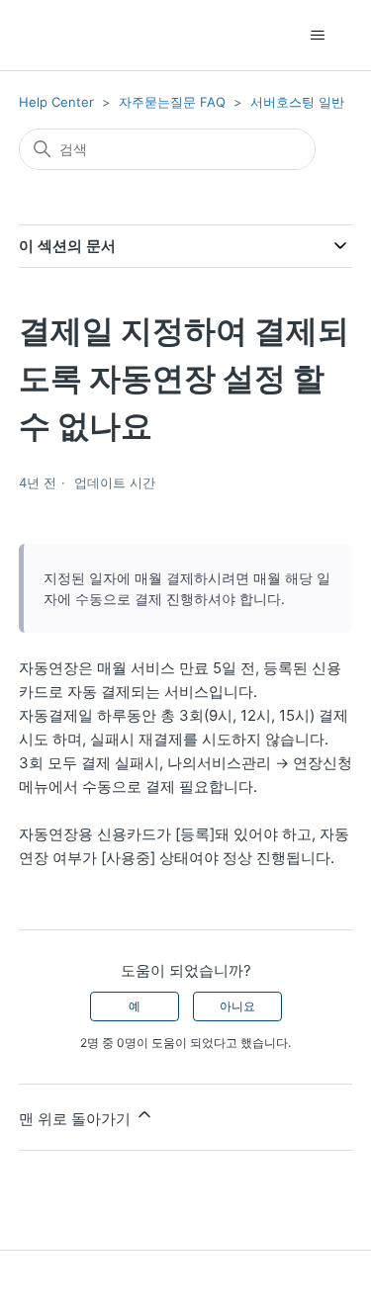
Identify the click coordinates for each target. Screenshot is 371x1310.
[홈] (54, 35)
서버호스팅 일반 (297, 102)
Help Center (56, 102)
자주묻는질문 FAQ (172, 102)
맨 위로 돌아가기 (77, 1118)
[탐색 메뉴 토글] (317, 35)
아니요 (237, 1006)
